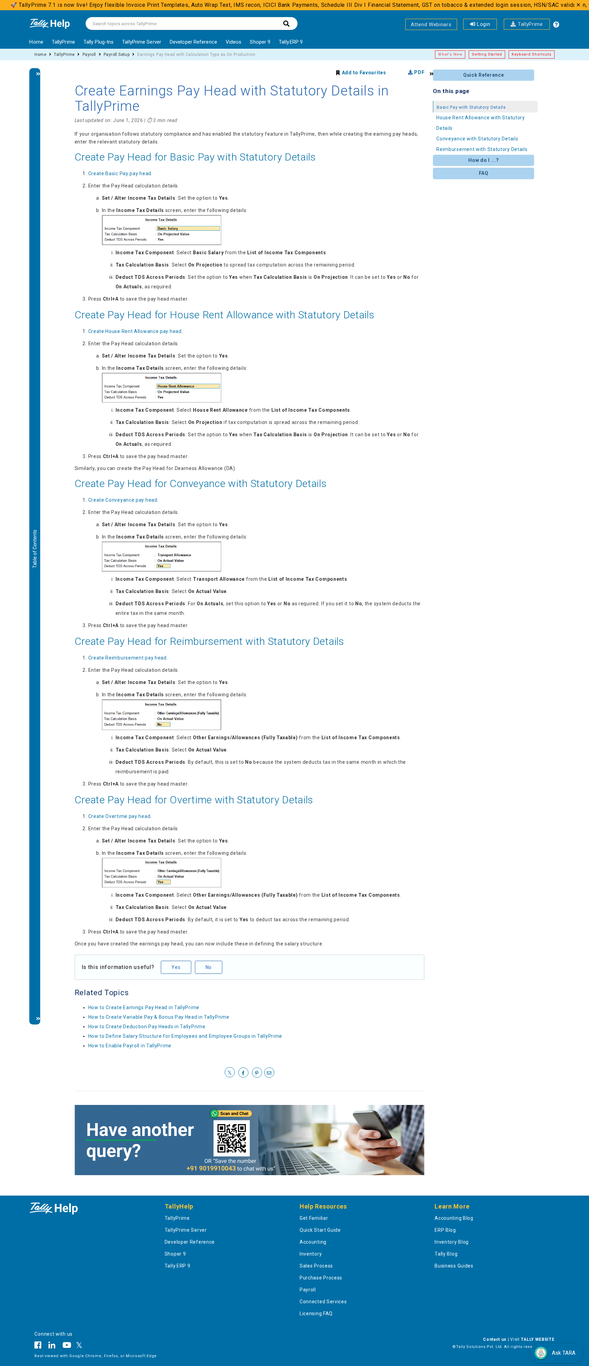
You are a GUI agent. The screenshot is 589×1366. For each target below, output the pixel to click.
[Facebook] (39, 1346)
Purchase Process (321, 1277)
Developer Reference (193, 42)
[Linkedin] (52, 1346)
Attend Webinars (431, 24)
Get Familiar (314, 1218)
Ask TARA (563, 1353)
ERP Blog (445, 1230)
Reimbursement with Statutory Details (481, 149)
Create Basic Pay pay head (120, 173)
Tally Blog (446, 1254)
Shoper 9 (260, 42)
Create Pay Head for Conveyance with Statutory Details (201, 483)
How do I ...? (483, 160)
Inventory (311, 1254)
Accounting (313, 1242)
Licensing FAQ (316, 1313)
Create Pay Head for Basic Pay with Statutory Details (195, 157)
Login (482, 24)
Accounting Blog (454, 1218)
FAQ (483, 173)
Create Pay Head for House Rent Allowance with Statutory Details (225, 315)
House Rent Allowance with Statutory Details (480, 123)
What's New (450, 54)
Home (36, 42)
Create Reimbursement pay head (127, 658)
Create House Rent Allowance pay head (135, 331)
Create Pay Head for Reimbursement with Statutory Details (209, 641)
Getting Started (487, 54)
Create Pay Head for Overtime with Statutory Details (194, 800)
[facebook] (243, 1073)
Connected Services (323, 1301)
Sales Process (316, 1266)
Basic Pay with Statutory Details (471, 107)
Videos (234, 42)
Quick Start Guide (320, 1230)
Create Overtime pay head (119, 816)
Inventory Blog (452, 1242)
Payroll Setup (117, 54)
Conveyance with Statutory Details (477, 138)
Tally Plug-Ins (99, 42)
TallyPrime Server (141, 42)
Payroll (89, 54)
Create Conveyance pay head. (123, 500)
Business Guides (454, 1266)
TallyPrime (529, 24)
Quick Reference (483, 75)
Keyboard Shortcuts (532, 54)
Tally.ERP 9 (291, 42)
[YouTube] (67, 1346)
